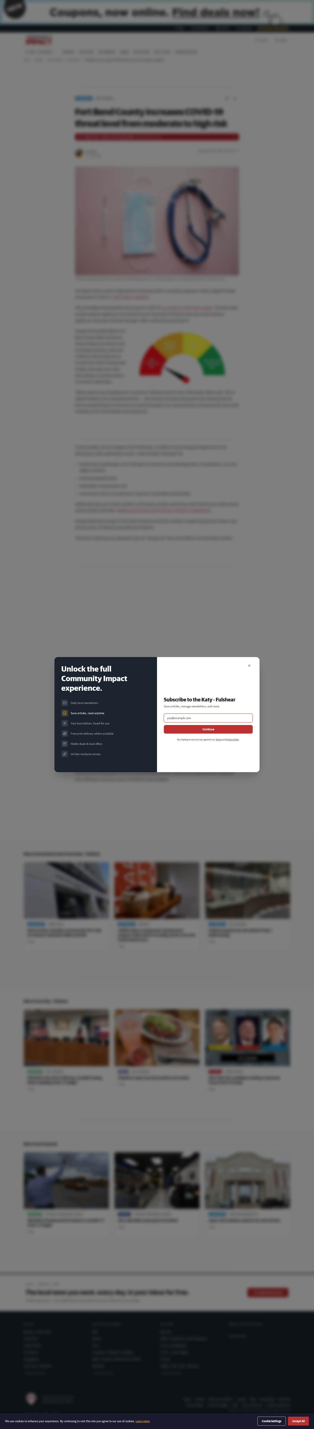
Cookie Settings (271, 1421)
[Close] (249, 665)
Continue (208, 729)
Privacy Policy (232, 739)
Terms (219, 739)
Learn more (143, 1421)
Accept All (298, 1421)
